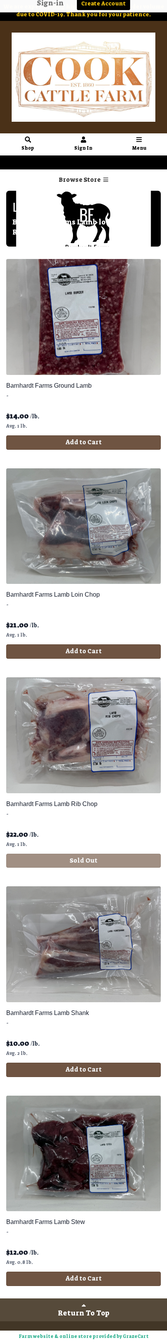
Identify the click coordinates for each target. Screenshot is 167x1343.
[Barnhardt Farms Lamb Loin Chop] (83, 526)
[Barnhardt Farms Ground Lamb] (83, 317)
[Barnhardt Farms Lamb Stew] (83, 1154)
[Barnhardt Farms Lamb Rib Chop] (83, 735)
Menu (139, 148)
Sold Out (83, 860)
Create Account (99, 162)
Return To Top (84, 1313)
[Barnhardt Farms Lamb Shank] (83, 944)
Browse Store (80, 180)
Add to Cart (84, 442)
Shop (27, 148)
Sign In (83, 148)
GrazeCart (136, 1336)
